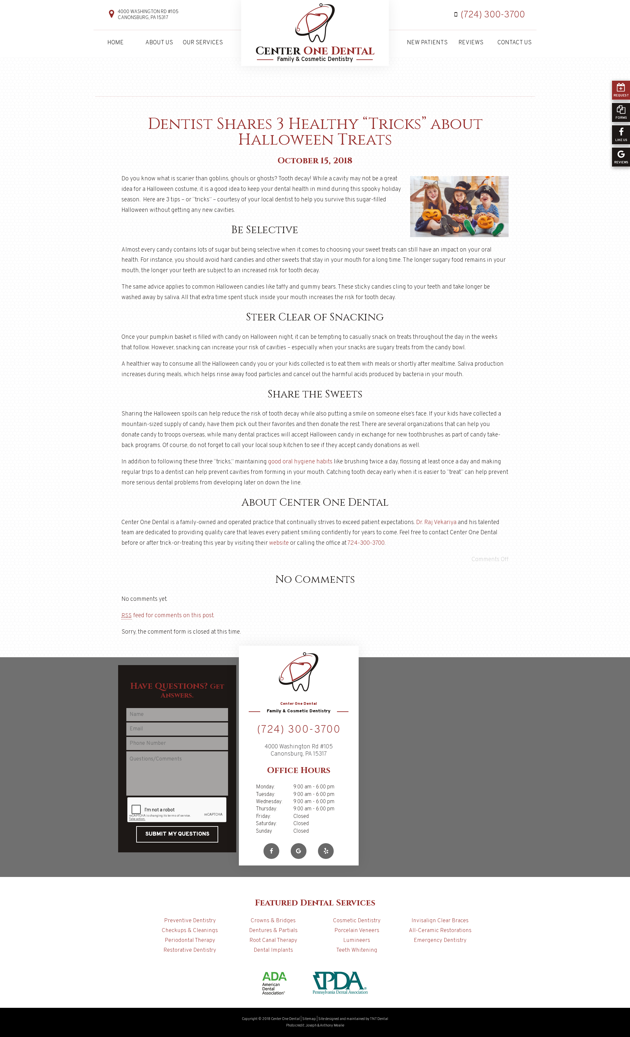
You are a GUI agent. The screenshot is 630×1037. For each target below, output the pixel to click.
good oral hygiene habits (300, 462)
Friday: (263, 816)
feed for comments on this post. (167, 616)
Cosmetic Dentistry (357, 921)
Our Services (203, 43)
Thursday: (266, 809)
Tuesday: (265, 794)
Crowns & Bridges (273, 921)
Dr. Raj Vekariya (436, 522)
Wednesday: (269, 802)
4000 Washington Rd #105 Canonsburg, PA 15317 (148, 15)
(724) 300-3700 (492, 15)
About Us (159, 43)
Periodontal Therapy (190, 940)
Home (115, 43)
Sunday (264, 831)
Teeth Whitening (356, 950)
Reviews (470, 43)
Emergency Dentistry (440, 940)
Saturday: (266, 824)
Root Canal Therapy (273, 940)
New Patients (427, 43)
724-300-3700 (366, 543)
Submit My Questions (177, 834)
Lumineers (356, 940)
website (279, 543)
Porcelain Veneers (356, 930)
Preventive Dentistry (190, 921)
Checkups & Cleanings (190, 930)
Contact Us (514, 43)
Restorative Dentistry (189, 950)
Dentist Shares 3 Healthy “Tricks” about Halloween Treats (315, 132)
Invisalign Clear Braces (440, 921)
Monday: (265, 787)
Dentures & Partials (273, 930)
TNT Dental (379, 1019)
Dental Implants (273, 950)
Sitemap (309, 1019)
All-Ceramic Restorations (440, 930)
